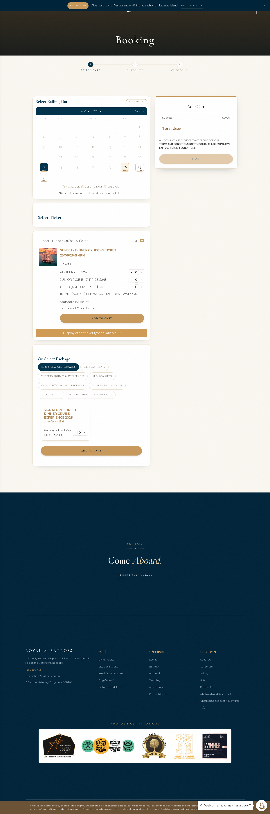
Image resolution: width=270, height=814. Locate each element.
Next (196, 158)
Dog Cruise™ (106, 680)
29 (139, 167)
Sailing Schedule (108, 687)
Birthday (154, 666)
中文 (202, 707)
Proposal (154, 673)
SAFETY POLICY (198, 144)
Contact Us (206, 687)
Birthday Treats (94, 367)
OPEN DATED (136, 101)
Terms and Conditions (77, 308)
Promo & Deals (158, 693)
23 (43, 167)
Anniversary (156, 687)
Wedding (154, 680)
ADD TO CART (102, 318)
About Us (205, 659)
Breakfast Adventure (110, 673)
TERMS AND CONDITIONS (173, 144)
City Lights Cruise (108, 666)
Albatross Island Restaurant (215, 693)
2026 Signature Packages (58, 367)
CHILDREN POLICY (218, 144)
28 (125, 167)
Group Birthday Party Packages (62, 385)
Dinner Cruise (106, 659)
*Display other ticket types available (89, 333)
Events (153, 659)
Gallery (204, 673)
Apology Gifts (102, 376)
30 (44, 177)
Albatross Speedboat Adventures (219, 700)
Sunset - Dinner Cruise (80, 250)
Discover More (192, 5)
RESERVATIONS (125, 294)
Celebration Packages (107, 385)
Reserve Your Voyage (135, 575)
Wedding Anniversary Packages (62, 376)
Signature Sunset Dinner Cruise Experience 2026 (60, 414)
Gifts (202, 680)
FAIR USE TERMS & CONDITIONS (177, 148)
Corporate (206, 666)
